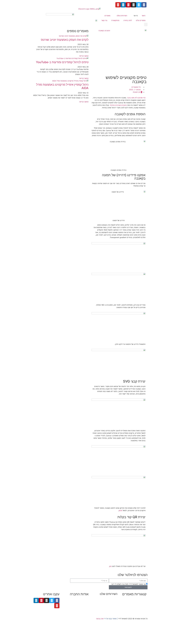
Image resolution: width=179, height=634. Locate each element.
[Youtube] (118, 4)
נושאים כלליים (141, 607)
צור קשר (85, 612)
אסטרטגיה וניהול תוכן (110, 601)
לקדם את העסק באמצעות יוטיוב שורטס (64, 39)
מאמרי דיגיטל (141, 604)
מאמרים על (142, 602)
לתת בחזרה (127, 20)
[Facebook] (143, 4)
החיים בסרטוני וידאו (139, 612)
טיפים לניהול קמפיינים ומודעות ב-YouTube (62, 62)
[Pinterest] (128, 4)
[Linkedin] (123, 4)
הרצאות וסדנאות (111, 609)
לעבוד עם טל (83, 602)
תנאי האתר (84, 609)
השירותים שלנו (122, 16)
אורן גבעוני (99, 619)
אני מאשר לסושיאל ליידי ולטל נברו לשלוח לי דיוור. (128, 584)
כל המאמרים (136, 87)
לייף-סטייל (142, 609)
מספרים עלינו (140, 20)
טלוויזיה (70, 607)
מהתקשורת (115, 20)
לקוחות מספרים (82, 604)
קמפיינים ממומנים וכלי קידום (107, 604)
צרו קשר (104, 20)
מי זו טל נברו (84, 599)
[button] (146, 24)
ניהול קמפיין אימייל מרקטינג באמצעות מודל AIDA (62, 86)
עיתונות (77, 607)
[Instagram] (133, 4)
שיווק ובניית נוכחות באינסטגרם (106, 599)
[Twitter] (138, 4)
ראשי (143, 16)
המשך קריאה (83, 56)
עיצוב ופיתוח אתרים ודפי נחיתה (106, 606)
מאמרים (107, 16)
